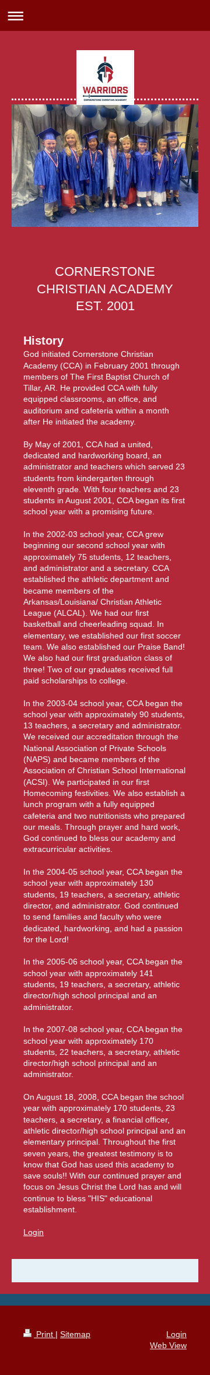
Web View (168, 1345)
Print (44, 1334)
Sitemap (75, 1334)
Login (33, 1232)
